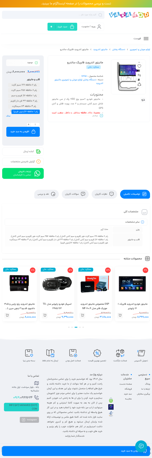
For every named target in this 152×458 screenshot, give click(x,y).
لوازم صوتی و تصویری (140, 49)
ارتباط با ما (145, 389)
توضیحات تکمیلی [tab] (132, 194)
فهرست (138, 39)
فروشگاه (128, 389)
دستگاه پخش (118, 49)
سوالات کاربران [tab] (72, 194)
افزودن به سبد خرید (19, 132)
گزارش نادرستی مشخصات (23, 162)
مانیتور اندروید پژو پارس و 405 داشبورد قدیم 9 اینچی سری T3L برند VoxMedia (57, 308)
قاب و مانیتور (33, 80)
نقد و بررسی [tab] (43, 194)
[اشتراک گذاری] (139, 84)
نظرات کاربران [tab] (101, 194)
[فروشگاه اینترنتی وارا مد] (129, 14)
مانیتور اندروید (100, 49)
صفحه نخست (126, 384)
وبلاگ (147, 384)
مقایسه (128, 399)
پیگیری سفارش (143, 394)
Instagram (31, 419)
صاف (8, 116)
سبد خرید (128, 394)
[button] (120, 316)
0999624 (23, 397)
